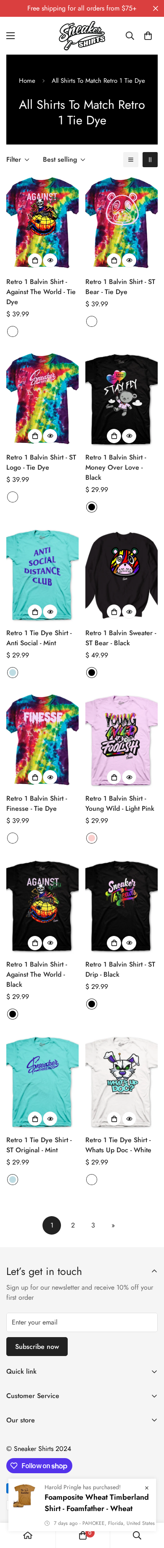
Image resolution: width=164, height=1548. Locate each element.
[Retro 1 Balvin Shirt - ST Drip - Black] (121, 906)
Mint (13, 673)
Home (27, 80)
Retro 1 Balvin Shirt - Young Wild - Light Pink (119, 803)
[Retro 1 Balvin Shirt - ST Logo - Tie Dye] (42, 399)
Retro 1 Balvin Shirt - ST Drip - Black (120, 969)
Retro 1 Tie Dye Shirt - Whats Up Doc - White (118, 1145)
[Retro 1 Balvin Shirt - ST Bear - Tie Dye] (121, 223)
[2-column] (150, 159)
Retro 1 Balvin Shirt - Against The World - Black (36, 974)
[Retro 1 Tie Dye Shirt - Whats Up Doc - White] (121, 1082)
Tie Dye (13, 331)
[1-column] (130, 159)
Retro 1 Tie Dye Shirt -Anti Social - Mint (38, 638)
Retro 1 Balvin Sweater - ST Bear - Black (120, 638)
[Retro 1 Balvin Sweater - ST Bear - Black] (121, 575)
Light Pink (92, 838)
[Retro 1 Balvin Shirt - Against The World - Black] (42, 906)
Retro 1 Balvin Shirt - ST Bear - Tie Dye (120, 287)
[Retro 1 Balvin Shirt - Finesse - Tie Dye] (42, 740)
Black (92, 507)
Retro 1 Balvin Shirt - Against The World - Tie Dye (41, 292)
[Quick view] (50, 260)
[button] (148, 35)
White (92, 1180)
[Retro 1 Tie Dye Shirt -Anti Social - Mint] (42, 575)
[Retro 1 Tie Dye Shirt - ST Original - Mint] (42, 1082)
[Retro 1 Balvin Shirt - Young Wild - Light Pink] (121, 740)
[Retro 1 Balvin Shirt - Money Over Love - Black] (121, 399)
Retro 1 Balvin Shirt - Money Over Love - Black (115, 467)
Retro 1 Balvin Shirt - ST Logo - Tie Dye (41, 462)
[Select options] (35, 260)
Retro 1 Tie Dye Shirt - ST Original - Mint (38, 1145)
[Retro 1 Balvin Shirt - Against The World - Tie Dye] (42, 223)
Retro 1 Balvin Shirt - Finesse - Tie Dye (36, 803)
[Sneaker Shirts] (82, 36)
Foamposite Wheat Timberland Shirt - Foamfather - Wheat (97, 1515)
